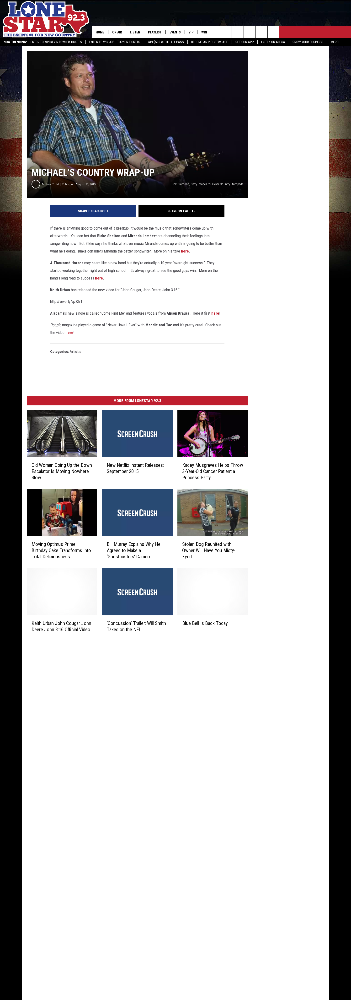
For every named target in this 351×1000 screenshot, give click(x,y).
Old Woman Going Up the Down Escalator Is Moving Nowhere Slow (62, 471)
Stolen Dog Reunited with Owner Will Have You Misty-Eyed (208, 550)
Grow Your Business (307, 42)
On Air (117, 32)
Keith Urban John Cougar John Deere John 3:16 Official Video (61, 626)
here (185, 251)
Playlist (155, 32)
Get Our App (244, 42)
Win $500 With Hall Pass (166, 42)
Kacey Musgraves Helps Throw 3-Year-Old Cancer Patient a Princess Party (212, 471)
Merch (335, 42)
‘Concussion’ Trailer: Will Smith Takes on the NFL (136, 626)
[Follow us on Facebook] (238, 32)
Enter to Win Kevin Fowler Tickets (56, 42)
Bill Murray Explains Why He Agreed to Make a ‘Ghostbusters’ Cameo (133, 550)
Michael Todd (50, 184)
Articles (75, 352)
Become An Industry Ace (209, 42)
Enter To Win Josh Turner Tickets (114, 42)
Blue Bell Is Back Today (205, 623)
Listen (135, 32)
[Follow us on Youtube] (261, 32)
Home (100, 32)
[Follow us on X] (273, 32)
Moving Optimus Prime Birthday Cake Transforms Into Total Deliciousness (61, 550)
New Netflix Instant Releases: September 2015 (135, 468)
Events (175, 32)
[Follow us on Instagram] (249, 32)
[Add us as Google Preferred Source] (226, 32)
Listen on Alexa (273, 42)
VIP (191, 32)
